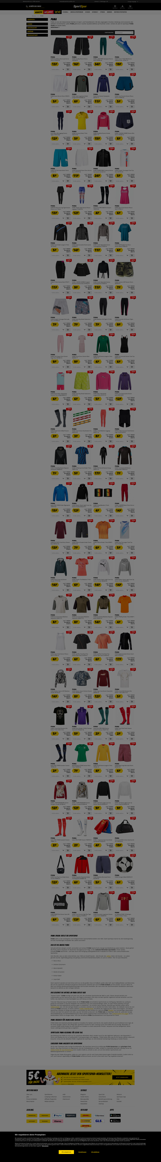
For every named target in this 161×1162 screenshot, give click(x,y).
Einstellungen (82, 1152)
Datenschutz (45, 1146)
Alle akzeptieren (66, 1152)
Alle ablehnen (95, 1152)
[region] (80, 1147)
